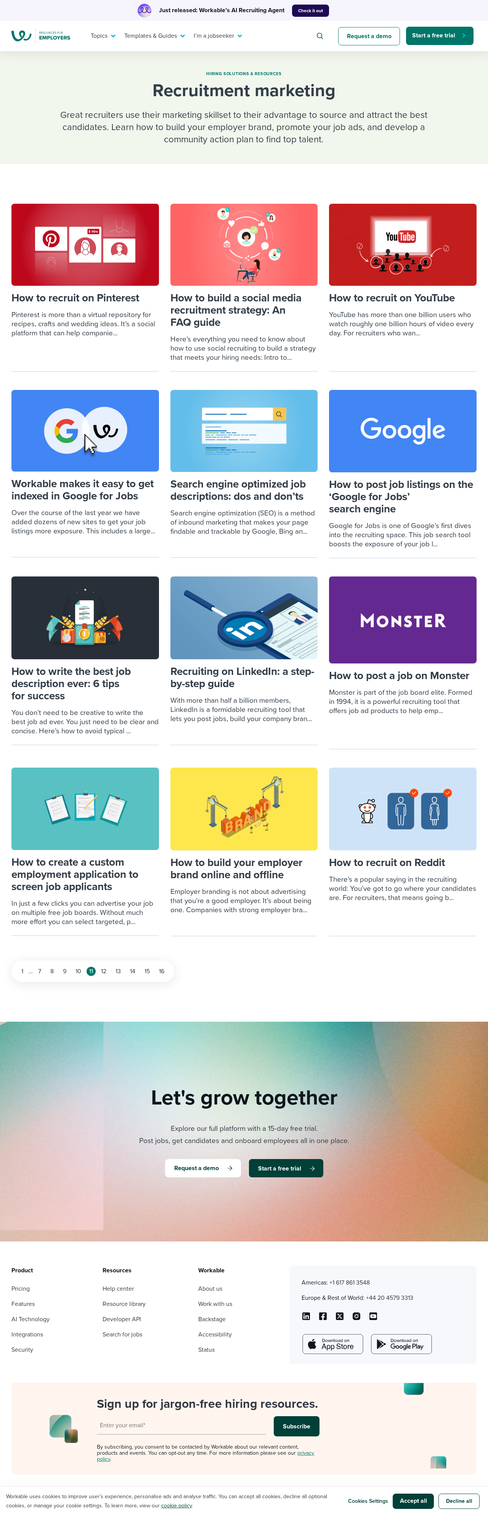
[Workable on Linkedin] (306, 1319)
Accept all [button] (413, 1501)
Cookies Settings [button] (368, 1501)
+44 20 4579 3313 (389, 1298)
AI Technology (30, 1319)
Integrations (27, 1334)
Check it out (310, 10)
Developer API (122, 1319)
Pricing (20, 1289)
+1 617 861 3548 (349, 1282)
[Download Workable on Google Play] (400, 1344)
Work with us (215, 1304)
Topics (99, 36)
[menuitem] (101, 35)
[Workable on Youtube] (339, 1319)
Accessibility (215, 1334)
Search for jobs (122, 1334)
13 (118, 971)
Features (23, 1304)
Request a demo (369, 36)
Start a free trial (433, 35)
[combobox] (321, 36)
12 (103, 971)
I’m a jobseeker (214, 36)
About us (210, 1289)
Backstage (212, 1319)
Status (206, 1350)
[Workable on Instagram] (373, 1319)
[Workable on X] (356, 1319)
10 (78, 971)
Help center (118, 1289)
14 (132, 971)
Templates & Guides (150, 36)
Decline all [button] (459, 1501)
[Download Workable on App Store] (332, 1344)
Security (22, 1350)
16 (161, 971)
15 (147, 971)
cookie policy (176, 1505)
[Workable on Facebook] (322, 1319)
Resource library (124, 1304)
